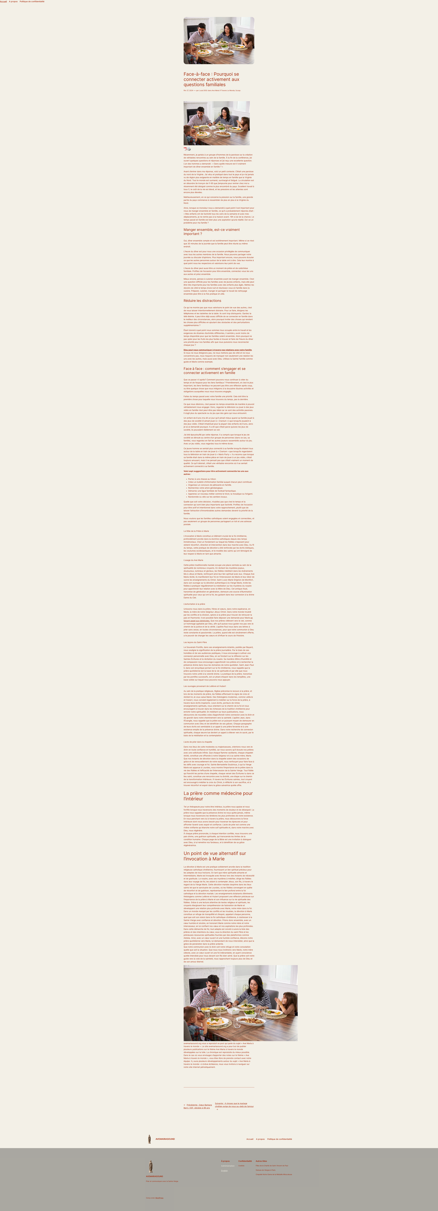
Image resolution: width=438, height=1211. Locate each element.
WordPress (159, 1198)
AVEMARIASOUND (165, 1139)
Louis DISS (203, 90)
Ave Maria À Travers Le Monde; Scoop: (226, 90)
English (224, 1171)
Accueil (3, 1)
